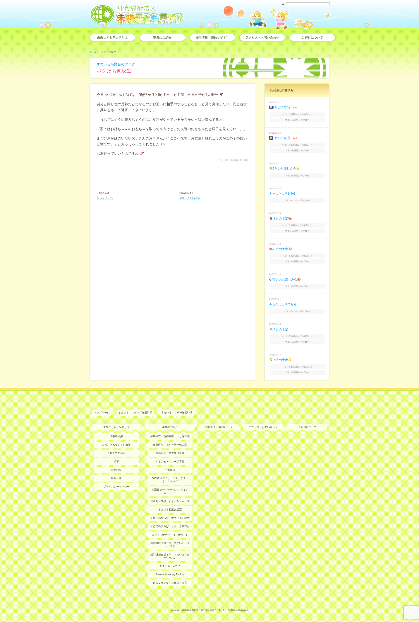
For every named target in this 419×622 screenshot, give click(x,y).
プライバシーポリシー (116, 486)
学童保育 (170, 469)
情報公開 (116, 478)
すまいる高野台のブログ (116, 64)
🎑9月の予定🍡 (279, 107)
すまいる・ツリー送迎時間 (176, 412)
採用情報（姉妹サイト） (212, 37)
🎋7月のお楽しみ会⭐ (284, 168)
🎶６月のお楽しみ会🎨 (285, 279)
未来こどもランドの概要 (116, 444)
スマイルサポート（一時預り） (170, 534)
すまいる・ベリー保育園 (170, 461)
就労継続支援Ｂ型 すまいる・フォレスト (170, 545)
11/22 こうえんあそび (189, 198)
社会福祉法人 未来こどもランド (211, 610)
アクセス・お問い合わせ (262, 37)
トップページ (102, 412)
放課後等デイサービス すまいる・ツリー (170, 491)
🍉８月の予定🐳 (280, 249)
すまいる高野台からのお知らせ (297, 114)
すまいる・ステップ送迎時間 (135, 412)
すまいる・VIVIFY (170, 566)
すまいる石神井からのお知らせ (297, 145)
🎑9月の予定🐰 (279, 138)
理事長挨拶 (116, 436)
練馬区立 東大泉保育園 (170, 453)
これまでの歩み (116, 453)
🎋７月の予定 (278, 329)
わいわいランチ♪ (105, 198)
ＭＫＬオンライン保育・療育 (170, 582)
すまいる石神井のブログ (297, 150)
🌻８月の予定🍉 (280, 218)
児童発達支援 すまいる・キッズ (170, 501)
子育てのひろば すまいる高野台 (170, 526)
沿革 (116, 461)
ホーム (92, 52)
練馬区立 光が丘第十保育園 (170, 444)
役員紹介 (116, 469)
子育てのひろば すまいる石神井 (170, 518)
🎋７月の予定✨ (280, 360)
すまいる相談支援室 (170, 509)
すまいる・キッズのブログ (297, 200)
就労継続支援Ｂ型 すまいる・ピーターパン (170, 556)
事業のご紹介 (162, 37)
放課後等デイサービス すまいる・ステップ (170, 480)
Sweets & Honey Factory (170, 574)
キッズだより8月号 (282, 193)
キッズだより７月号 (283, 304)
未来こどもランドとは (112, 37)
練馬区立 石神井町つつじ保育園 (170, 436)
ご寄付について (312, 37)
